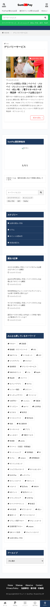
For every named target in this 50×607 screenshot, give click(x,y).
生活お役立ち (14, 243)
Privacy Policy (12, 588)
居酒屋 (23, 344)
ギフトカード (27, 509)
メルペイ (13, 486)
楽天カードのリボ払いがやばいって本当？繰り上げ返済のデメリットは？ (24, 316)
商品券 (12, 378)
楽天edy (25, 486)
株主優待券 (23, 424)
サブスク (28, 361)
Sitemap (44, 11)
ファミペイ (32, 395)
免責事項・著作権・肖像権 (32, 588)
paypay (30, 526)
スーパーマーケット (9, 23)
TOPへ (45, 605)
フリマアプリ (14, 361)
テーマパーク (14, 429)
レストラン (26, 475)
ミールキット (28, 355)
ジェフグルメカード (17, 469)
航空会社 (30, 418)
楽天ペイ (13, 515)
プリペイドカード (28, 515)
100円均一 (13, 401)
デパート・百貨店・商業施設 (20, 447)
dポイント (13, 492)
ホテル (29, 384)
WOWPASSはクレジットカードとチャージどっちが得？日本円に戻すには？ (24, 292)
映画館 (12, 441)
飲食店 (32, 504)
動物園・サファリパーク (18, 349)
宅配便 (37, 401)
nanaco (23, 458)
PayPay (46, 23)
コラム (12, 230)
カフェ (12, 458)
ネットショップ (23, 23)
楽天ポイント (28, 492)
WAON (36, 486)
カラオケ (13, 412)
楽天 (41, 23)
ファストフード (15, 418)
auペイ (26, 406)
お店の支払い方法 (37, 58)
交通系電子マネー (16, 526)
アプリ (27, 429)
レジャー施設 (14, 389)
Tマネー (12, 344)
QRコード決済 (15, 532)
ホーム (5, 605)
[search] (45, 17)
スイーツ (23, 378)
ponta (22, 441)
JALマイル (13, 355)
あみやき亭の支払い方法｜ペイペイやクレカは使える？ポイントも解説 (24, 280)
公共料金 (37, 406)
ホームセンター (35, 469)
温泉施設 (30, 452)
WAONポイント (15, 372)
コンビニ (26, 401)
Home (10, 585)
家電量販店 (35, 458)
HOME (6, 33)
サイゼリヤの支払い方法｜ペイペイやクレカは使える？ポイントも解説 (24, 304)
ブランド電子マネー (17, 521)
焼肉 (11, 424)
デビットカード (35, 521)
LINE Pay (30, 498)
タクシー (28, 389)
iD (40, 452)
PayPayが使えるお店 (9, 11)
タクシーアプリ (15, 384)
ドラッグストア (15, 498)
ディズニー (14, 406)
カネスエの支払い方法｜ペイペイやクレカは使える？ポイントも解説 (24, 268)
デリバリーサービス (20, 33)
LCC (39, 355)
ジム (28, 372)
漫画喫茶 (13, 367)
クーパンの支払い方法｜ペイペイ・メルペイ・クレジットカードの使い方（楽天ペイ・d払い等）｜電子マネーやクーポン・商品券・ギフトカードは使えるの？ (24, 88)
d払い (39, 509)
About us (29, 585)
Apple (38, 372)
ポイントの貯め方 (16, 236)
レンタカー (14, 435)
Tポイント (30, 481)
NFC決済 (13, 509)
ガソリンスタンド (16, 464)
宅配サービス (28, 435)
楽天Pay (35, 605)
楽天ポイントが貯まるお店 (29, 11)
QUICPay (13, 475)
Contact (39, 585)
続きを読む (37, 118)
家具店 (24, 412)
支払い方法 (34, 23)
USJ (34, 349)
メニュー (25, 605)
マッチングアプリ (16, 395)
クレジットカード (32, 532)
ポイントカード (15, 481)
